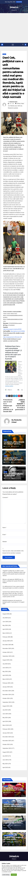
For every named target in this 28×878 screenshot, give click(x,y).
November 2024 (7, 694)
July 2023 (5, 756)
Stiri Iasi (6, 786)
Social (4, 54)
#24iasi (19, 103)
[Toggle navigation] (13, 44)
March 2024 (6, 725)
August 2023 (6, 752)
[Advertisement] (14, 28)
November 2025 (7, 648)
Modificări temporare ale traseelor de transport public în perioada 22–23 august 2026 (13, 602)
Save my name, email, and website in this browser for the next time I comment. (13, 552)
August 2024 (6, 706)
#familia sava (13, 105)
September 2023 (7, 748)
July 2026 (5, 617)
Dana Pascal (15, 446)
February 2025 (6, 683)
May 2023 (5, 763)
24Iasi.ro (14, 7)
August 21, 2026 (9, 841)
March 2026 (6, 633)
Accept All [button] (14, 874)
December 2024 (7, 690)
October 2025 (6, 652)
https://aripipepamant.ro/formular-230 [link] (12, 337)
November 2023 (7, 740)
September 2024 (7, 702)
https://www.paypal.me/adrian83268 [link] (12, 329)
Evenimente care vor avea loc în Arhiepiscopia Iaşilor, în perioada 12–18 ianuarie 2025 (8, 405)
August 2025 (6, 660)
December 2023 (7, 736)
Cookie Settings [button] (6, 874)
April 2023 (5, 767)
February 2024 (6, 729)
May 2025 (5, 671)
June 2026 (5, 621)
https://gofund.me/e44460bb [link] (18, 331)
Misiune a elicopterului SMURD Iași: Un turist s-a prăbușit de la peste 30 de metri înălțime (13, 581)
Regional (6, 802)
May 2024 (5, 717)
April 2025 (5, 675)
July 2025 (5, 663)
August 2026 (6, 614)
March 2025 (6, 679)
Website (5, 541)
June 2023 (5, 759)
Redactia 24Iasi (13, 101)
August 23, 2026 (9, 792)
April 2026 (5, 629)
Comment (5, 497)
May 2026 (5, 625)
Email (4, 534)
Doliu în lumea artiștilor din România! (13, 475)
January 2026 (6, 640)
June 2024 (5, 713)
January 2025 (6, 686)
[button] (22, 44)
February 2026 (6, 637)
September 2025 (7, 656)
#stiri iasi (20, 105)
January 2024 (6, 733)
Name (4, 527)
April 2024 (5, 721)
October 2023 (6, 744)
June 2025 (5, 667)
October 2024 (6, 698)
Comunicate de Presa (8, 835)
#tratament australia (13, 108)
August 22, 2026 (9, 825)
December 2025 (7, 644)
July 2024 (5, 710)
